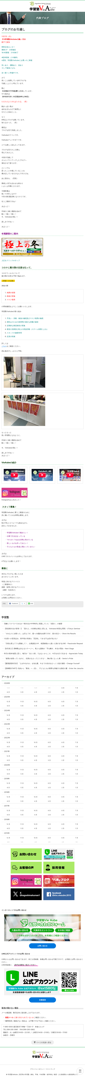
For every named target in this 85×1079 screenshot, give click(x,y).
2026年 (7, 683)
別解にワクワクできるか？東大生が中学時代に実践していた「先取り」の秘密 (33, 624)
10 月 (35, 701)
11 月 (22, 701)
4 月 (35, 692)
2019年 (7, 779)
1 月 (76, 692)
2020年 (7, 765)
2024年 (7, 710)
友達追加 (42, 1000)
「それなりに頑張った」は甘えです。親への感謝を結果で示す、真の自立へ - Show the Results (40, 633)
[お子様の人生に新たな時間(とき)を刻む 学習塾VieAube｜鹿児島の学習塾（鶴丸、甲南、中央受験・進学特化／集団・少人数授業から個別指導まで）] (42, 6)
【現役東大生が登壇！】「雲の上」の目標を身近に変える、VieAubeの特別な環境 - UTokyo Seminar (42, 629)
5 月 (22, 692)
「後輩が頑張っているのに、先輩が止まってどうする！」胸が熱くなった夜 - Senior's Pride (38, 658)
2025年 (7, 697)
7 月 (76, 688)
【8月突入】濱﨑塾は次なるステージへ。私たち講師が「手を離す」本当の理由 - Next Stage (39, 648)
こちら (4, 346)
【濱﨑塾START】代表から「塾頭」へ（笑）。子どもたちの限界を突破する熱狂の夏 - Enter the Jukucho (43, 668)
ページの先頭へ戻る (43, 1042)
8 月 (63, 688)
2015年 (7, 833)
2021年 (7, 751)
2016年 (7, 819)
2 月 (63, 692)
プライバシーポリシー (37, 1069)
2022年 (7, 738)
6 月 (8, 692)
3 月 (49, 692)
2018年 (7, 792)
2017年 (7, 806)
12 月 (8, 701)
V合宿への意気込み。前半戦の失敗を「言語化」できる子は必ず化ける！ (31, 638)
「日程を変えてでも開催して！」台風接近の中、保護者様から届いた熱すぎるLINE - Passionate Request (43, 643)
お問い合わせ (42, 946)
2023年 (7, 724)
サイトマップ (50, 1069)
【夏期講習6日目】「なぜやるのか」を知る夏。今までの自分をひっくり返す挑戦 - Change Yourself (42, 663)
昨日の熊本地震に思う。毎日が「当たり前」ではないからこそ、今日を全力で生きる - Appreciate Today (43, 653)
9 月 (49, 701)
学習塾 (5, 617)
